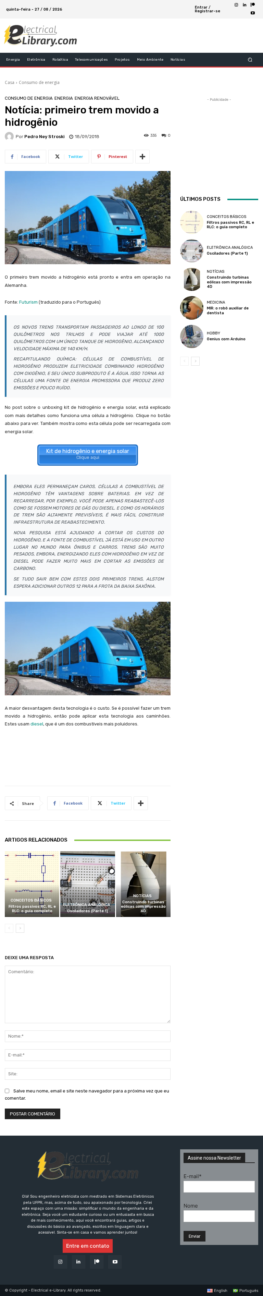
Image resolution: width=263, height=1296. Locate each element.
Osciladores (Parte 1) (87, 911)
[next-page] (20, 928)
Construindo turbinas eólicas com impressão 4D (143, 906)
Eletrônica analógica (86, 905)
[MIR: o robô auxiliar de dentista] (191, 307)
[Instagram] (236, 5)
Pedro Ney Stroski (44, 136)
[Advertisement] (164, 35)
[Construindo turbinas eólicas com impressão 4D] (143, 884)
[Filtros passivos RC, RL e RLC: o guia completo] (32, 884)
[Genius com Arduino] (191, 336)
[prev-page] (9, 928)
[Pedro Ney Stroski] (10, 136)
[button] (250, 59)
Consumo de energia (39, 82)
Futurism (28, 302)
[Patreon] (253, 5)
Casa (9, 82)
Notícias (142, 896)
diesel (36, 723)
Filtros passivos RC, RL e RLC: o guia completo (32, 908)
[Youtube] (253, 13)
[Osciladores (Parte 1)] (87, 884)
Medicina (216, 302)
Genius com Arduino (226, 339)
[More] (142, 156)
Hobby (213, 333)
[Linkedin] (244, 5)
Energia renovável (97, 98)
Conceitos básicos (31, 900)
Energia (63, 98)
